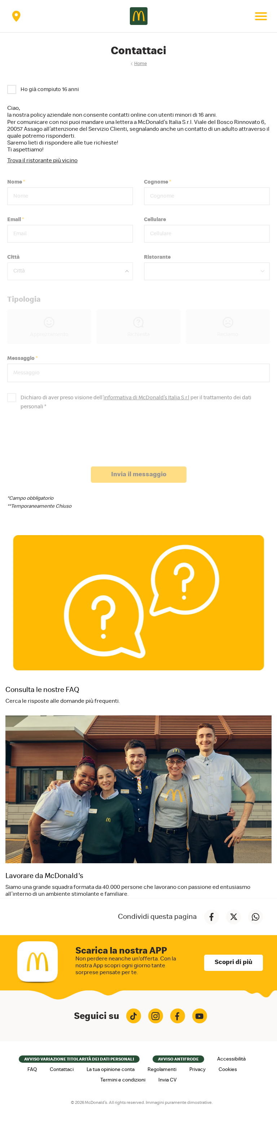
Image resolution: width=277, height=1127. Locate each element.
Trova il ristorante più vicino (42, 160)
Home (140, 63)
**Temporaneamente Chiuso (39, 506)
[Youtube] (199, 1015)
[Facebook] (177, 1015)
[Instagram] (155, 1015)
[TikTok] (133, 1015)
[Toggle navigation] (261, 16)
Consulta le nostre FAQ (42, 689)
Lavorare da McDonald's (44, 875)
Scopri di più (233, 962)
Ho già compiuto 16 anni (50, 89)
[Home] (139, 16)
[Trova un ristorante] (16, 16)
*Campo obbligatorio (30, 498)
